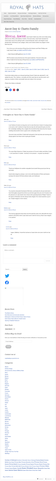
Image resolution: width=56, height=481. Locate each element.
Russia (6, 434)
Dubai (6, 387)
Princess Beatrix (13, 464)
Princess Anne (38, 462)
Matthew (6, 208)
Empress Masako (40, 460)
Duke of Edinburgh (32, 460)
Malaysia (7, 417)
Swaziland (7, 442)
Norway (6, 427)
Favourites (7, 391)
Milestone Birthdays (37, 16)
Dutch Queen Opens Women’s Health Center (15, 318)
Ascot (16, 100)
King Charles (11, 462)
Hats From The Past (42, 13)
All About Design (8, 368)
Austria (6, 374)
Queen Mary (47, 468)
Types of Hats (8, 449)
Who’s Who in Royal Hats (9, 21)
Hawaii (6, 402)
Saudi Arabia (8, 436)
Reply (10, 140)
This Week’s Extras (9, 313)
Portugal (7, 431)
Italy (6, 406)
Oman (6, 429)
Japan (6, 408)
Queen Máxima (17, 470)
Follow (8, 346)
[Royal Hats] (28, 7)
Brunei (6, 382)
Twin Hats (30, 18)
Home (5, 13)
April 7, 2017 (17, 69)
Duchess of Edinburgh (11, 460)
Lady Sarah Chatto (36, 100)
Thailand (7, 446)
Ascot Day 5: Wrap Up (47, 109)
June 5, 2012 (40, 69)
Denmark (7, 385)
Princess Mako (8, 466)
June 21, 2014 (25, 69)
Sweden (7, 444)
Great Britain (19, 100)
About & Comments (12, 13)
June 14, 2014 (33, 69)
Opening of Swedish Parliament (12, 320)
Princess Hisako (38, 464)
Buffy (5, 162)
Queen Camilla (17, 468)
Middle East (7, 419)
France (6, 393)
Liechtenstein (8, 414)
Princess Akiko (17, 462)
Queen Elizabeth (27, 468)
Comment (48, 260)
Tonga (6, 447)
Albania (6, 366)
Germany (7, 395)
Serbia (6, 438)
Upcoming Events (37, 18)
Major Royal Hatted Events (26, 16)
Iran (6, 404)
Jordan (6, 410)
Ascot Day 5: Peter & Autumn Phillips (12, 109)
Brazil (6, 380)
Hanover (7, 400)
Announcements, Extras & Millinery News (14, 370)
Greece (6, 398)
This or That (24, 18)
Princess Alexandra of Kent (27, 462)
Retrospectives (46, 16)
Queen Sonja (32, 470)
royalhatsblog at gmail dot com (12, 358)
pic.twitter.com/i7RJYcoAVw (24, 50)
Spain (6, 440)
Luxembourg (8, 415)
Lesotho (7, 412)
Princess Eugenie (30, 464)
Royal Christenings (8, 18)
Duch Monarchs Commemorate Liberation (14, 315)
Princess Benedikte (22, 464)
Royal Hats (18, 31)
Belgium (7, 378)
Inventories (6, 16)
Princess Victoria (9, 468)
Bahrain (6, 376)
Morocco (7, 423)
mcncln (7, 226)
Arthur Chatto (29, 100)
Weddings (7, 453)
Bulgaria (7, 383)
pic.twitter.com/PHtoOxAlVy (37, 59)
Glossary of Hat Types (22, 13)
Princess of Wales (44, 466)
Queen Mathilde (9, 470)
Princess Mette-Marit (16, 466)
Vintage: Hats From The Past (11, 451)
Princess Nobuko (35, 466)
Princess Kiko (46, 464)
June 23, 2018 (27, 54)
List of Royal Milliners (14, 16)
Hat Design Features (32, 13)
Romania (7, 432)
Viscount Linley (44, 100)
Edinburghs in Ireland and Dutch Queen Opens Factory (17, 316)
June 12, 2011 (11, 71)
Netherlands (7, 425)
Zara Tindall (38, 470)
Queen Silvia (26, 470)
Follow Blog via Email (13, 334)
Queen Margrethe (39, 468)
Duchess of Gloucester (22, 460)
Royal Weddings (16, 18)
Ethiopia (7, 389)
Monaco (7, 421)
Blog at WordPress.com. (8, 476)
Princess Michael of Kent (26, 466)
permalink (8, 102)
